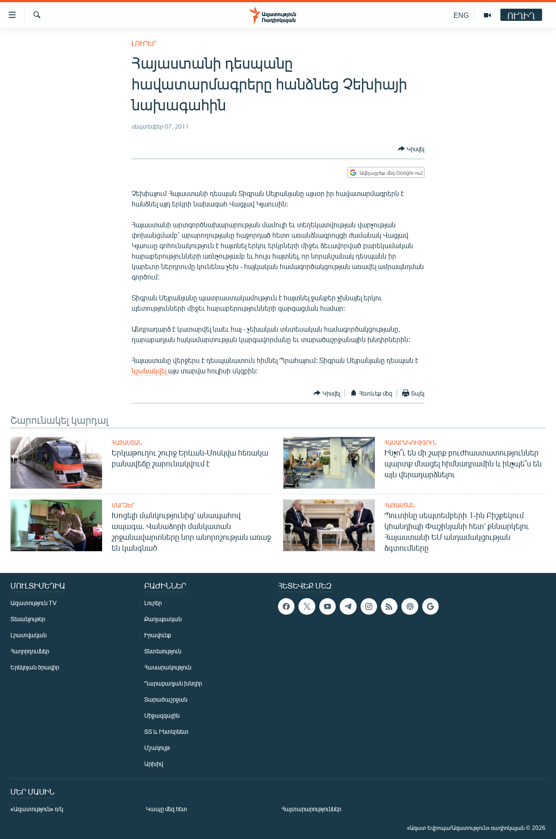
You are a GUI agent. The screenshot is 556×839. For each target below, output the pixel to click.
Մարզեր (123, 505)
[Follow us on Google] (430, 606)
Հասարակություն (410, 442)
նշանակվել (150, 370)
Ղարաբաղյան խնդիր (173, 683)
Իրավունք (157, 635)
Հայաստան (127, 442)
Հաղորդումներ (29, 651)
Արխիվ (153, 763)
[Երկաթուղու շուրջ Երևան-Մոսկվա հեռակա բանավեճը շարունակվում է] (56, 463)
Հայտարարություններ (311, 808)
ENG (461, 15)
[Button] (411, 148)
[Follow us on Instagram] (369, 606)
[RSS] (389, 606)
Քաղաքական (163, 619)
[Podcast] (409, 606)
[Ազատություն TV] (487, 15)
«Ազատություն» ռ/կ (36, 808)
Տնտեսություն (162, 651)
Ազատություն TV (33, 602)
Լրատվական (28, 635)
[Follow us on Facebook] (286, 606)
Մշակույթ (157, 747)
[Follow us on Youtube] (327, 606)
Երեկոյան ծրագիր (34, 667)
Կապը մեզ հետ (166, 808)
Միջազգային (161, 715)
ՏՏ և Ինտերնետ (166, 731)
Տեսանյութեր (27, 619)
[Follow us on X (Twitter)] (306, 606)
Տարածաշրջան (165, 699)
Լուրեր (144, 43)
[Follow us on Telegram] (348, 606)
